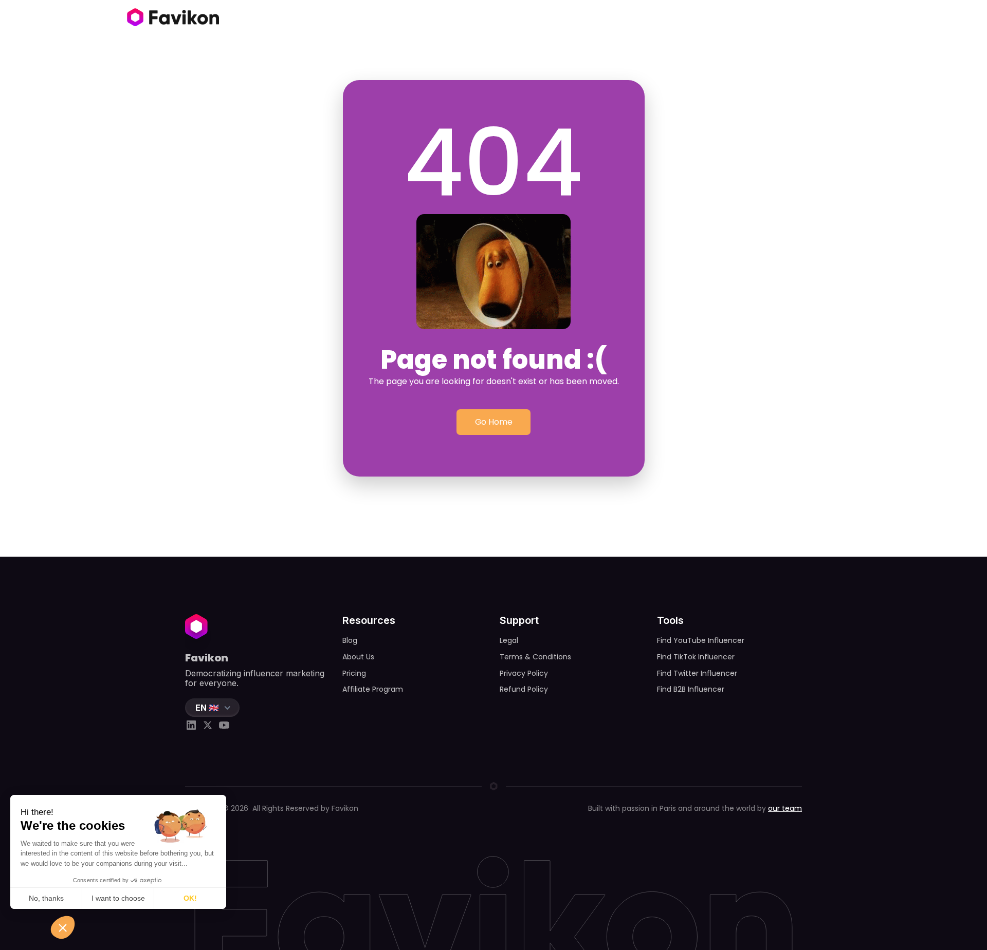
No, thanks (46, 898)
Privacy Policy (524, 673)
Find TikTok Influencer (696, 657)
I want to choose (118, 898)
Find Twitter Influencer (697, 673)
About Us (358, 657)
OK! (190, 898)
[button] (212, 707)
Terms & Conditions (535, 657)
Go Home (494, 422)
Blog (349, 640)
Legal (509, 640)
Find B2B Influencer (690, 689)
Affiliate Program (372, 689)
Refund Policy (524, 689)
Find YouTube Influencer (700, 640)
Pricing (354, 673)
